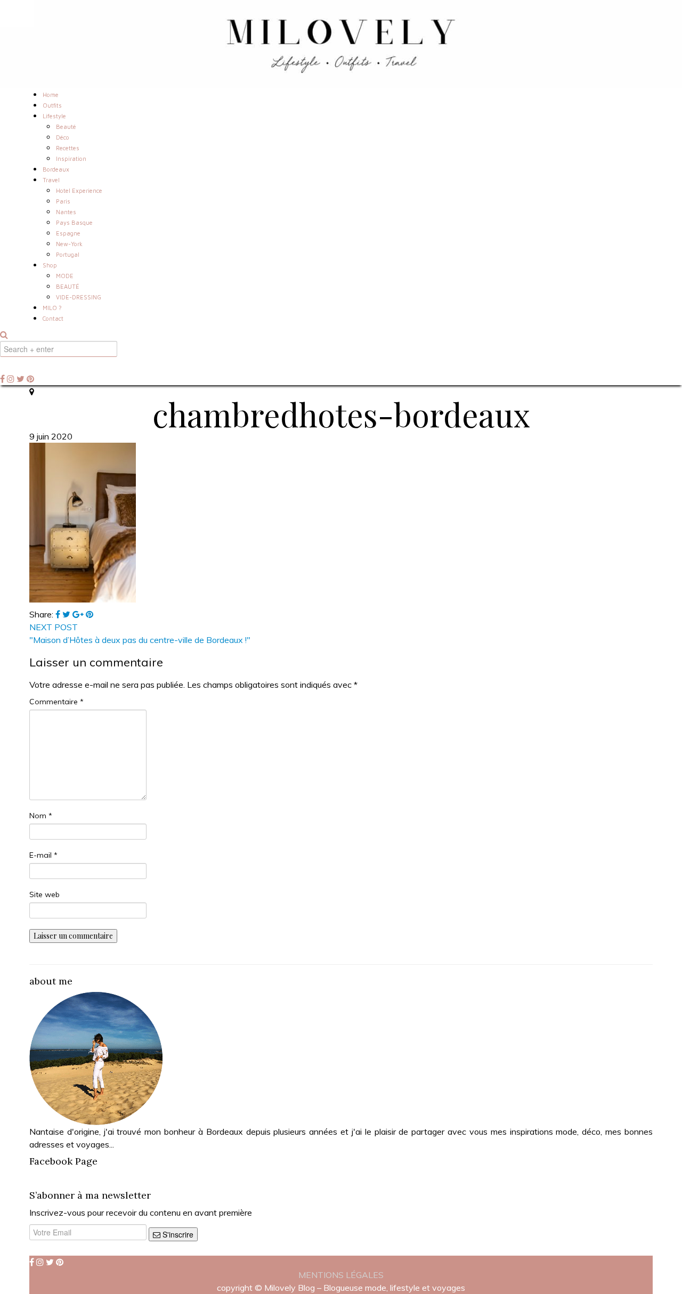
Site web (44, 894)
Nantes (66, 211)
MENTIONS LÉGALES (341, 1274)
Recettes (67, 147)
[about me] (96, 1057)
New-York (69, 243)
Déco (62, 137)
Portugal (67, 254)
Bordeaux (56, 169)
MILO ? (52, 307)
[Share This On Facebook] (58, 614)
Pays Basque (74, 222)
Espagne (68, 233)
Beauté (66, 126)
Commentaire (56, 701)
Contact (53, 318)
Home (51, 94)
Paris (63, 201)
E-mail (43, 855)
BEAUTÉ (67, 286)
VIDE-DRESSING (78, 297)
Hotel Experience (79, 190)
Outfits (52, 105)
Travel (51, 179)
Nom (40, 815)
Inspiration (71, 158)
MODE (65, 275)
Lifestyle (54, 115)
